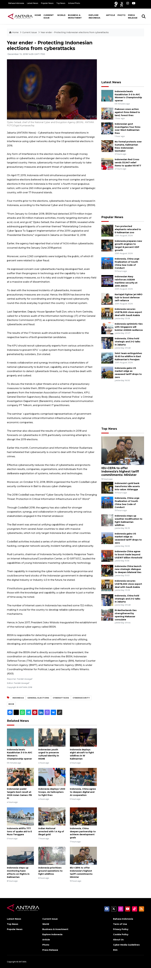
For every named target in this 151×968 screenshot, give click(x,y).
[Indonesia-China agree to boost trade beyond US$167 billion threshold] (107, 555)
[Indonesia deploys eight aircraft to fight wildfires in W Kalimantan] (83, 737)
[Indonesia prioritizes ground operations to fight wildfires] (51, 855)
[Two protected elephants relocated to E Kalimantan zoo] (107, 230)
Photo (121, 15)
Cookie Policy (120, 934)
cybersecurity (81, 698)
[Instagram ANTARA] (127, 3)
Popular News (47, 3)
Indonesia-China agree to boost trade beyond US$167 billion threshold (128, 554)
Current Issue (49, 16)
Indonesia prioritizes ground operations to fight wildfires (50, 870)
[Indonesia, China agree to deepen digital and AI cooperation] (83, 776)
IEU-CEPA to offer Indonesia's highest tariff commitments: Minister (120, 471)
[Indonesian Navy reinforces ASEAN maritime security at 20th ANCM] (107, 280)
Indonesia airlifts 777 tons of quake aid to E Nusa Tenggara (19, 831)
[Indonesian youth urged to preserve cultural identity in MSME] (51, 737)
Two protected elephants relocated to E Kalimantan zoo (128, 229)
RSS (115, 950)
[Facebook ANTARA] (116, 3)
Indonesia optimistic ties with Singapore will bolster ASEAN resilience (129, 327)
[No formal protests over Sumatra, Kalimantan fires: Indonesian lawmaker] (107, 145)
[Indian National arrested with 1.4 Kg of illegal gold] (51, 816)
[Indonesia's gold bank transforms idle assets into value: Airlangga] (107, 487)
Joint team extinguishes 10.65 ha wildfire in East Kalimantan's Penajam (128, 356)
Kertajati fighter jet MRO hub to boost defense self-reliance (128, 297)
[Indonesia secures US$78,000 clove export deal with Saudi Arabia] (107, 313)
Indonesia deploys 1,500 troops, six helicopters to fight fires (51, 792)
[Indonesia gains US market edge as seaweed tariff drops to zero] (107, 372)
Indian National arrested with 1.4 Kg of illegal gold (51, 831)
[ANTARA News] (20, 16)
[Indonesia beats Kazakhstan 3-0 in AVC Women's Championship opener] (20, 737)
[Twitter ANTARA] (121, 3)
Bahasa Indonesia (16, 3)
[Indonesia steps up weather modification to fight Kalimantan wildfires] (107, 520)
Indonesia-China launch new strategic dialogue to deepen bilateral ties (128, 569)
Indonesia (18, 698)
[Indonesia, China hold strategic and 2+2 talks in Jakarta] (107, 342)
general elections (38, 698)
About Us (118, 939)
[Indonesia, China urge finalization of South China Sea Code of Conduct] (107, 263)
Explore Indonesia (94, 16)
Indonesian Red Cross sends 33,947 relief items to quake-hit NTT (128, 162)
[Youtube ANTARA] (133, 3)
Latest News (32, 3)
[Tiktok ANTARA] (116, 5)
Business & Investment (75, 16)
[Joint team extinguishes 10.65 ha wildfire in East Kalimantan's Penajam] (107, 357)
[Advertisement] (123, 58)
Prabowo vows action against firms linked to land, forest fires (127, 112)
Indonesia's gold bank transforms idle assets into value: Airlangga (127, 486)
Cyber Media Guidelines (126, 944)
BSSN (11, 704)
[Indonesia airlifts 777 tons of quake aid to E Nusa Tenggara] (20, 816)
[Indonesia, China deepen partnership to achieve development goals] (83, 816)
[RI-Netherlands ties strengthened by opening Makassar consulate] (107, 614)
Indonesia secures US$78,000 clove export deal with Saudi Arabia (128, 312)
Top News (60, 3)
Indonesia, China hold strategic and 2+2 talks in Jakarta (127, 341)
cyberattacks (61, 698)
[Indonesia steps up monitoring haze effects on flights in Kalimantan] (20, 855)
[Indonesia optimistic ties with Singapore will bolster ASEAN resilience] (107, 328)
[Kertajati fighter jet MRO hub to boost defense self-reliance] (107, 298)
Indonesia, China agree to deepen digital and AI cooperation (83, 792)
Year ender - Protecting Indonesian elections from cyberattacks (75, 32)
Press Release (132, 16)
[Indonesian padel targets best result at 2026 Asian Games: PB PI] (20, 776)
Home (38, 15)
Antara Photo (74, 3)
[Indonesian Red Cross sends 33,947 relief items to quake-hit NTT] (107, 163)
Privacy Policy (120, 929)
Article (110, 15)
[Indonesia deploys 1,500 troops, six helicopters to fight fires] (51, 776)
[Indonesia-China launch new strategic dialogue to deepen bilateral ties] (107, 570)
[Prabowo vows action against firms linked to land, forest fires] (107, 113)
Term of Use (120, 924)
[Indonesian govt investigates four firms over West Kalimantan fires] (107, 128)
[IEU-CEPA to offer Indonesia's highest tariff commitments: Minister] (83, 855)
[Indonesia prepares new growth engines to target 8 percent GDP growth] (107, 245)
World (61, 15)
